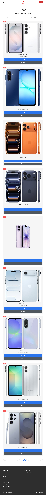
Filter (7, 17)
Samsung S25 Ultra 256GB (23, 445)
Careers (25, 474)
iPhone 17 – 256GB (23, 255)
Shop (7, 5)
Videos (4, 478)
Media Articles (5, 476)
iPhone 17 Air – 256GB (23, 303)
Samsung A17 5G (23, 107)
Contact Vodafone (6, 482)
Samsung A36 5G (23, 350)
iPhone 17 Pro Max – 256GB (23, 155)
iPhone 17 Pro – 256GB (23, 204)
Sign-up (4, 474)
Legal (25, 476)
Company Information (28, 472)
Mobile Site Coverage (6, 486)
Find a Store (5, 484)
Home (4, 5)
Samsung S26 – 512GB (23, 54)
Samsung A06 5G (23, 397)
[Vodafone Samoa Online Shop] (23, 2)
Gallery (4, 472)
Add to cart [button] (23, 59)
